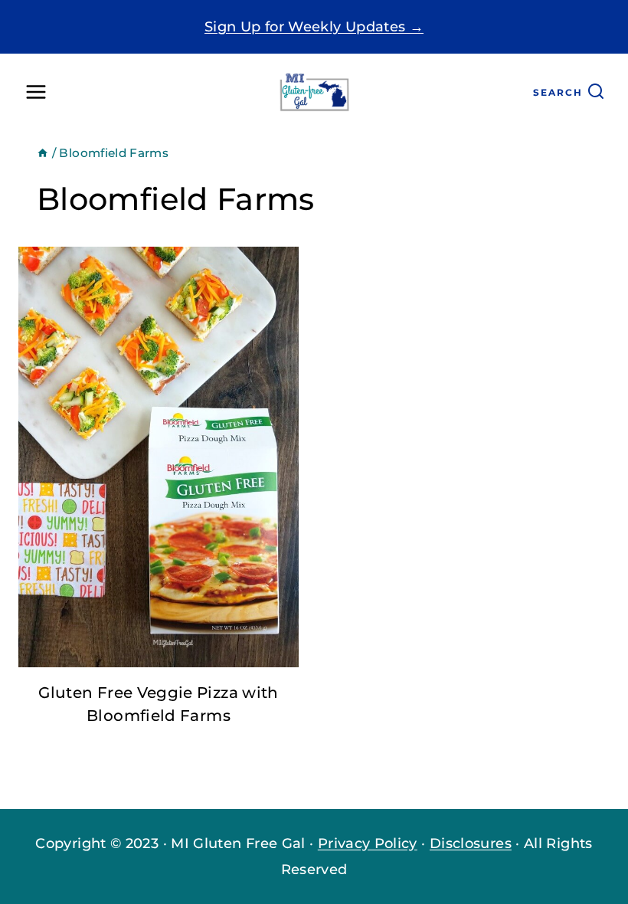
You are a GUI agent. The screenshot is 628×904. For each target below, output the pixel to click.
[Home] (42, 153)
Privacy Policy (367, 843)
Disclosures (471, 843)
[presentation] (158, 457)
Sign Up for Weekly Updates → (314, 26)
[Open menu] (36, 92)
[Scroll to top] (562, 846)
